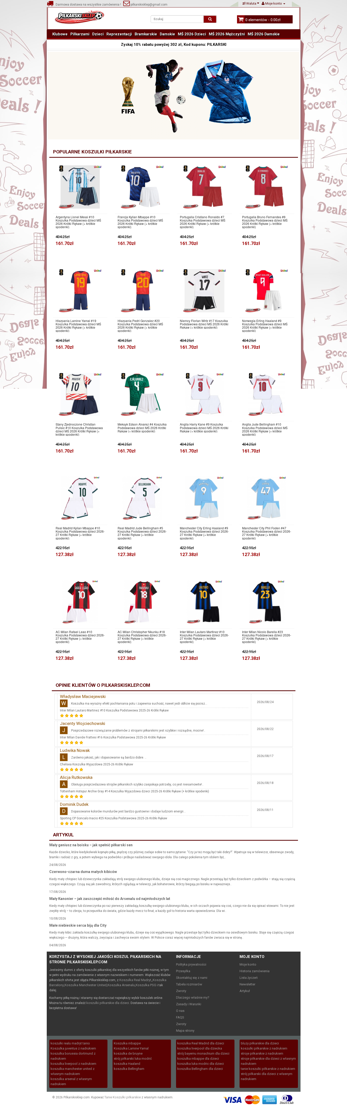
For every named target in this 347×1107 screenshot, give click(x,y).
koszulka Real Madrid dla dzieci (200, 1043)
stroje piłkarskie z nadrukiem (262, 1053)
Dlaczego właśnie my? (192, 997)
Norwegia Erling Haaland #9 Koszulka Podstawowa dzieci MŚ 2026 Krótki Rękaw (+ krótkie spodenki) (265, 325)
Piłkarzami (79, 34)
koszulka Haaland (127, 1064)
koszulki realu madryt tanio (70, 1043)
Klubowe (60, 34)
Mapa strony (185, 1030)
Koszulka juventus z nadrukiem (73, 1048)
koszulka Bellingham (129, 1069)
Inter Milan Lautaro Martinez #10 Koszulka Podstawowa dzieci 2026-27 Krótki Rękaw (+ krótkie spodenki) (204, 637)
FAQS (180, 1017)
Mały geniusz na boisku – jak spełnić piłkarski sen (91, 845)
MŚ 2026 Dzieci (192, 34)
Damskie (167, 34)
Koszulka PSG (146, 985)
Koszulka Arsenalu (121, 985)
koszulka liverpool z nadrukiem (73, 1064)
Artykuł (245, 991)
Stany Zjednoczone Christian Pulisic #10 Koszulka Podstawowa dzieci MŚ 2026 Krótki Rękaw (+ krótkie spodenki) (79, 429)
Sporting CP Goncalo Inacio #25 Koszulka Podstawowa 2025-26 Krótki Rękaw (113, 818)
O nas (180, 1011)
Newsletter (247, 984)
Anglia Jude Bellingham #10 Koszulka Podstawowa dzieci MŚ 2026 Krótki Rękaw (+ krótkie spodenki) (265, 429)
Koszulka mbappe (127, 1043)
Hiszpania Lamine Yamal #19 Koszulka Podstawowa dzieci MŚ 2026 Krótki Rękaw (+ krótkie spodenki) (78, 325)
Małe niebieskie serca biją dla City (77, 925)
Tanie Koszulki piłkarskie (122, 1097)
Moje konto (248, 964)
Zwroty (181, 991)
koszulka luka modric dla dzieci (200, 1064)
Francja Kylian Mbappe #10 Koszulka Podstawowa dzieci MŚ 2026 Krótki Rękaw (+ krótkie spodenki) (140, 222)
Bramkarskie (146, 34)
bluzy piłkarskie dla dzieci (260, 1043)
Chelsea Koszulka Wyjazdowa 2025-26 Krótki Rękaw (96, 764)
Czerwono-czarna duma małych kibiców (83, 872)
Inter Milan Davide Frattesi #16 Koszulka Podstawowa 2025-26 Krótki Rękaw (113, 737)
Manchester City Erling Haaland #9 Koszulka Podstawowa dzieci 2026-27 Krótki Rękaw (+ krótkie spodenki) (204, 533)
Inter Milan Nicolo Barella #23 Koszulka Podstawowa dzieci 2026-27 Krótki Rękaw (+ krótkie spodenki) (266, 637)
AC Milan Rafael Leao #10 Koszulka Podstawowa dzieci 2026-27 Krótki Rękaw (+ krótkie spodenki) (80, 637)
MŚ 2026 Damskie (264, 34)
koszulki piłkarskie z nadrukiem (264, 1048)
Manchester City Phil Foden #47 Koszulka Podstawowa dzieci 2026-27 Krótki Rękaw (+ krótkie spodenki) (266, 533)
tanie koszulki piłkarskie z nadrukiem (268, 1069)
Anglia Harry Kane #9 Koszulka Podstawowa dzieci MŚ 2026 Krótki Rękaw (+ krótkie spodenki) (204, 428)
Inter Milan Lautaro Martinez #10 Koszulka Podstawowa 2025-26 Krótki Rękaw (114, 710)
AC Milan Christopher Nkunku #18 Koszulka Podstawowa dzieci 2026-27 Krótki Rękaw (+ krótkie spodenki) (142, 637)
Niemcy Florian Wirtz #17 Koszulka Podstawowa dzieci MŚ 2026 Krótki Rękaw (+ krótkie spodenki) (204, 324)
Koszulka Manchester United (86, 985)
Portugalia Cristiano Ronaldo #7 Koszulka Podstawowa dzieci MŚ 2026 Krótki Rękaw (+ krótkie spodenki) (202, 222)
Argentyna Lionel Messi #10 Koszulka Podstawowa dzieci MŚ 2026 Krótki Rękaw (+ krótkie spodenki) (78, 222)
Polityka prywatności (191, 964)
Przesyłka (183, 971)
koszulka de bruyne (128, 1053)
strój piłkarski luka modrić (133, 1058)
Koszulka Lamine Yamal (131, 1048)
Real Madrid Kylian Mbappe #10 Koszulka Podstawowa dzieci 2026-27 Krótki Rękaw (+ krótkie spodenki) (80, 533)
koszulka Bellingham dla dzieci (200, 1069)
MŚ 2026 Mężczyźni (227, 34)
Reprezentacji (119, 34)
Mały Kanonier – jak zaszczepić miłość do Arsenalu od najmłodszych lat (109, 899)
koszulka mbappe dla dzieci (198, 1058)
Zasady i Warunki (188, 1004)
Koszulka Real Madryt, (135, 980)
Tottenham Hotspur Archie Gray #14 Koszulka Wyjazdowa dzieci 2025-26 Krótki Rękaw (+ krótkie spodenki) (134, 791)
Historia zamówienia (255, 971)
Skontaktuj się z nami (191, 978)
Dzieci (98, 34)
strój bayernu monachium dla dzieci (203, 1053)
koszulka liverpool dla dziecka (199, 1048)
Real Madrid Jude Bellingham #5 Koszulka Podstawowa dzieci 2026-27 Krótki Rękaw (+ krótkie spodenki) (142, 533)
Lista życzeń (249, 978)
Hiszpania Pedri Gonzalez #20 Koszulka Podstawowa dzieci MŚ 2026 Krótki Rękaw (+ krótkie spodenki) (140, 325)
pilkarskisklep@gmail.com (148, 4)
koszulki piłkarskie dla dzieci (107, 1003)
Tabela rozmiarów (189, 984)
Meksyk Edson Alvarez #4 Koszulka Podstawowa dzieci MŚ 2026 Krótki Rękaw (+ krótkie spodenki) (142, 428)
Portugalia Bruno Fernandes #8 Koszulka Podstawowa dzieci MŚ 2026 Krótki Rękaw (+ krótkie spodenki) (265, 222)
